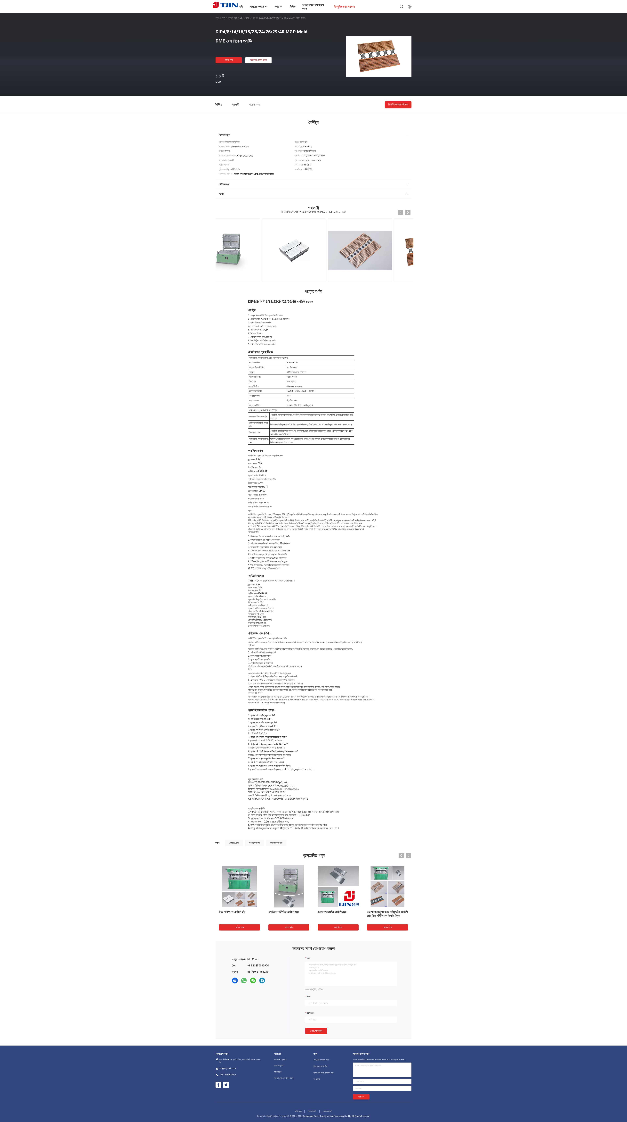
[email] (235, 980)
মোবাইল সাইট (312, 1111)
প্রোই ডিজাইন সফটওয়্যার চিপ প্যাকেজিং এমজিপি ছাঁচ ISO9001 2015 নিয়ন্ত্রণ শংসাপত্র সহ (238, 915)
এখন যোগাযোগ (316, 1030)
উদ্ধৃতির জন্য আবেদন (398, 104)
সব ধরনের (317, 1079)
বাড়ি (217, 18)
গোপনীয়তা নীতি (327, 1111)
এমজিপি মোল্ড (232, 18)
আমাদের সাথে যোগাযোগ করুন (283, 1078)
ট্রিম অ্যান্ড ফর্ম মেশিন (320, 1066)
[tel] (271, 980)
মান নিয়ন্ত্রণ (277, 1072)
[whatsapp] (244, 980)
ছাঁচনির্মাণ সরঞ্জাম (276, 843)
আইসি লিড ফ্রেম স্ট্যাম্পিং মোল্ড (323, 1073)
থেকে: (309, 996)
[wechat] (253, 980)
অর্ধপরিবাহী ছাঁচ (254, 843)
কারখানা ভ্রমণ (278, 1065)
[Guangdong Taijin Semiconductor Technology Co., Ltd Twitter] (226, 1085)
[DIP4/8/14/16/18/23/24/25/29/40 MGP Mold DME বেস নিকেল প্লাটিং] (378, 56)
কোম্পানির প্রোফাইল (280, 1059)
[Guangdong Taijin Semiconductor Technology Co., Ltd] (225, 5)
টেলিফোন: (310, 1013)
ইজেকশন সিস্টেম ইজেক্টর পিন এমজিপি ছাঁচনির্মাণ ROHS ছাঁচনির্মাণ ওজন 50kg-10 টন (386, 915)
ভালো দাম (229, 60)
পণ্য (223, 18)
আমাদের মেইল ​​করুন (258, 60)
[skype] (262, 980)
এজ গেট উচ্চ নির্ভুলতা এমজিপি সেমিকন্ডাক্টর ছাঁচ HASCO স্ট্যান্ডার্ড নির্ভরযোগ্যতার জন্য (337, 915)
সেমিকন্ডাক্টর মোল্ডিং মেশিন (321, 1060)
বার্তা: (309, 958)
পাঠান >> (361, 1097)
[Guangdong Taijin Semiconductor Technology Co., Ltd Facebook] (218, 1085)
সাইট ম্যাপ (298, 1111)
